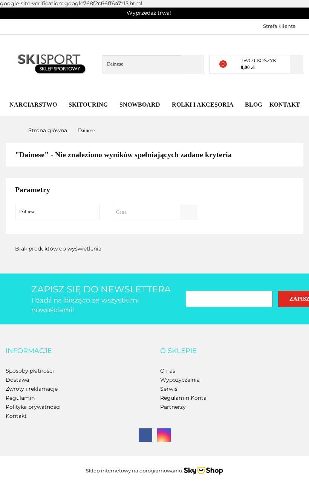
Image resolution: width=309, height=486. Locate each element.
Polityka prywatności (33, 406)
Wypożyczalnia (180, 379)
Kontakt (284, 104)
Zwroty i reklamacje (32, 388)
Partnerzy (173, 406)
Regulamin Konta (183, 397)
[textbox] (148, 212)
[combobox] (154, 212)
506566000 (12, 26)
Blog (253, 104)
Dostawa (17, 379)
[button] (29, 351)
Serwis (168, 388)
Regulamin (20, 397)
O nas (167, 370)
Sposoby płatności (30, 370)
